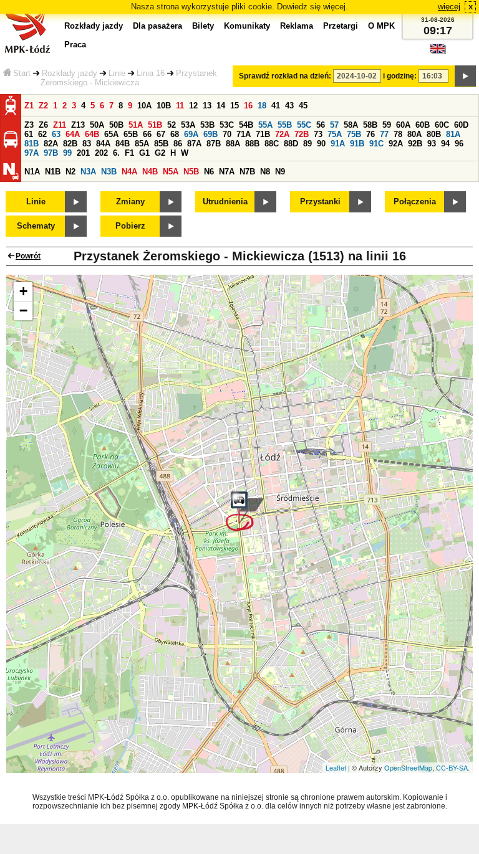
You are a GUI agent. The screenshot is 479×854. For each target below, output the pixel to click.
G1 (144, 153)
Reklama (296, 26)
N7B (247, 171)
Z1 (29, 105)
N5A (170, 171)
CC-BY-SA (452, 767)
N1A (32, 171)
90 (321, 143)
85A (142, 143)
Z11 (59, 125)
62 (42, 134)
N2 (70, 171)
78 (398, 134)
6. (116, 153)
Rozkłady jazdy (69, 73)
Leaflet (336, 767)
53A (188, 125)
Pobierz (130, 225)
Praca (75, 44)
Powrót (28, 256)
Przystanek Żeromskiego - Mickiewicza (129, 78)
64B (92, 134)
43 (289, 105)
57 (334, 125)
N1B (52, 171)
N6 (209, 171)
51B (155, 125)
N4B (150, 171)
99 (67, 153)
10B (164, 105)
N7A (227, 171)
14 (220, 105)
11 (180, 105)
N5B (191, 171)
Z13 (78, 125)
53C (227, 125)
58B (370, 125)
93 (431, 143)
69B (210, 134)
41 (275, 105)
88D (291, 143)
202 (101, 153)
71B (263, 134)
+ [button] (23, 291)
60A (403, 125)
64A (72, 134)
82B (70, 143)
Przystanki (320, 201)
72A (282, 134)
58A (351, 125)
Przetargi (340, 26)
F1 (129, 153)
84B (122, 143)
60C (442, 125)
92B (415, 143)
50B (116, 125)
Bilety (203, 26)
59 (386, 125)
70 (227, 134)
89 (307, 143)
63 (56, 134)
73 (318, 134)
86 (177, 143)
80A (414, 134)
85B (161, 143)
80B (434, 134)
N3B (109, 171)
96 (459, 143)
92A (396, 143)
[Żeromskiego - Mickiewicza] (245, 511)
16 (248, 105)
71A (243, 134)
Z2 (43, 105)
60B (422, 125)
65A (111, 134)
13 (207, 105)
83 (86, 143)
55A (265, 125)
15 (234, 105)
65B (130, 134)
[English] (438, 52)
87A (194, 143)
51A (135, 125)
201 (83, 153)
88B (252, 143)
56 (320, 125)
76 (370, 134)
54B (246, 125)
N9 (280, 171)
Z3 (29, 125)
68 (174, 134)
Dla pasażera (157, 26)
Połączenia (415, 201)
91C (376, 143)
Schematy (36, 225)
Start (22, 73)
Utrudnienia (225, 201)
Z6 (43, 125)
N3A (88, 171)
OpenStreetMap (408, 767)
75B (354, 134)
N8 (265, 171)
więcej (449, 6)
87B (213, 143)
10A (144, 105)
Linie (117, 73)
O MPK (381, 26)
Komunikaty (247, 26)
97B (51, 153)
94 (445, 143)
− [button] (23, 310)
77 (384, 134)
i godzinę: (400, 76)
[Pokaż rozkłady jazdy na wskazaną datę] (465, 76)
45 (303, 105)
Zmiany (130, 201)
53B (207, 125)
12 (193, 105)
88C (271, 143)
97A (31, 153)
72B (301, 134)
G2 (160, 153)
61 (28, 134)
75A (334, 134)
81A (453, 134)
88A (233, 143)
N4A (129, 171)
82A (51, 143)
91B (357, 143)
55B (285, 125)
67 (161, 134)
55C (304, 125)
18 (262, 105)
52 (171, 125)
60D (461, 125)
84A (103, 143)
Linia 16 (151, 73)
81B (31, 143)
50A (97, 125)
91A (338, 143)
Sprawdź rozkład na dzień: (285, 76)
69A (191, 134)
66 (147, 134)
